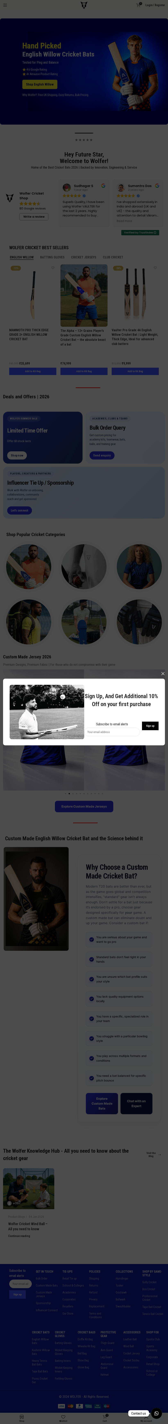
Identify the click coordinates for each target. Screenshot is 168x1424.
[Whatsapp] (156, 1413)
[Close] (163, 673)
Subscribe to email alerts (112, 724)
